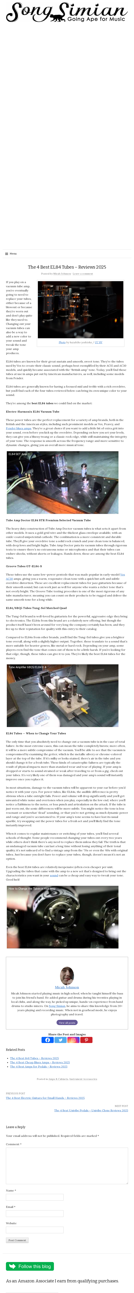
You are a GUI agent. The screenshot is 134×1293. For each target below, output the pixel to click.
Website (11, 1223)
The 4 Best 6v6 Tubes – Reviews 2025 (34, 1058)
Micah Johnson (62, 273)
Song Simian (57, 1006)
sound (54, 875)
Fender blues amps (18, 428)
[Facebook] (48, 1040)
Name (11, 1190)
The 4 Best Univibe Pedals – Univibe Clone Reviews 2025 (91, 1110)
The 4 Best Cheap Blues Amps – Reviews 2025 (40, 1062)
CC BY (98, 342)
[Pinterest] (86, 1040)
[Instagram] (73, 1040)
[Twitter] (60, 1040)
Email (10, 1207)
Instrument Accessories (83, 1079)
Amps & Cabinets (58, 1079)
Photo (62, 342)
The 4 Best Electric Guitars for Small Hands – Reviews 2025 (45, 1098)
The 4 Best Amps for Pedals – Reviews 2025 (38, 1066)
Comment (13, 1144)
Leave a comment (83, 273)
